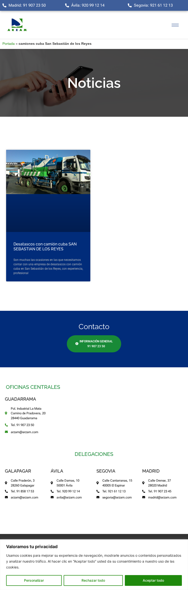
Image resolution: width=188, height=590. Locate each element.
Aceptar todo (153, 580)
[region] (94, 564)
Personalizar (34, 580)
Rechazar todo (93, 580)
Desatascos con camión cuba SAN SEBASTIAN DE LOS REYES (45, 246)
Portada (8, 44)
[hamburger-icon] (175, 25)
